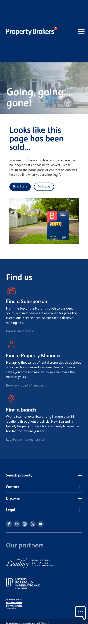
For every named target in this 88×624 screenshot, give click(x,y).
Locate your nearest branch (25, 440)
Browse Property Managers (25, 385)
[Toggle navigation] (74, 31)
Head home (20, 186)
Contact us (44, 186)
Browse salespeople (20, 331)
